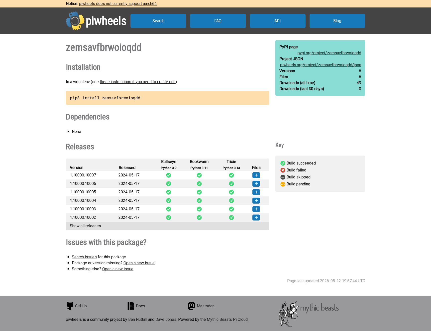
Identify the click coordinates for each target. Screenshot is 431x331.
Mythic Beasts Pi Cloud (227, 319)
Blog (337, 20)
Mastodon (206, 306)
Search (158, 20)
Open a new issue (139, 263)
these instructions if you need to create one (138, 81)
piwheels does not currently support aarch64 (118, 3)
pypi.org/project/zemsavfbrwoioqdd (329, 53)
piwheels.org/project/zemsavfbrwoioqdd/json (320, 64)
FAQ (217, 20)
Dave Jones (165, 319)
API (277, 20)
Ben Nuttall (137, 319)
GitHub (81, 306)
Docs (140, 306)
